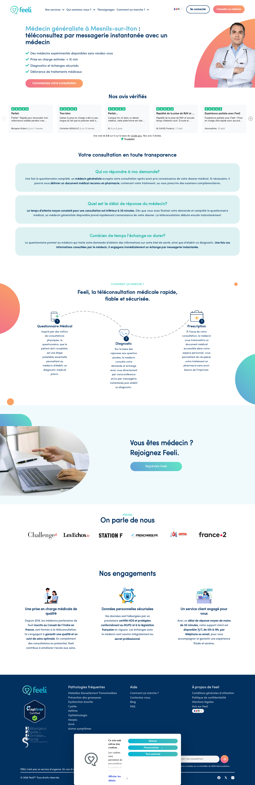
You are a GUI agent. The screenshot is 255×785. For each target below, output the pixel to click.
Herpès (72, 720)
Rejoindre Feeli (156, 466)
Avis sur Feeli (200, 706)
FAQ (132, 706)
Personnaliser (151, 747)
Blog (133, 702)
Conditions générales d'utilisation (213, 693)
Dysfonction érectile (80, 702)
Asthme (73, 711)
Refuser (153, 741)
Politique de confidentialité (209, 697)
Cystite (72, 706)
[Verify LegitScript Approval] (34, 711)
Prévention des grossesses (84, 697)
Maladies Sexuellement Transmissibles (92, 693)
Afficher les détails (114, 778)
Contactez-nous (140, 697)
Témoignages (105, 10)
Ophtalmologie (77, 715)
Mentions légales (203, 702)
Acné (71, 724)
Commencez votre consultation (54, 83)
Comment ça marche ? (144, 693)
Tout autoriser (153, 754)
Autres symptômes (79, 729)
